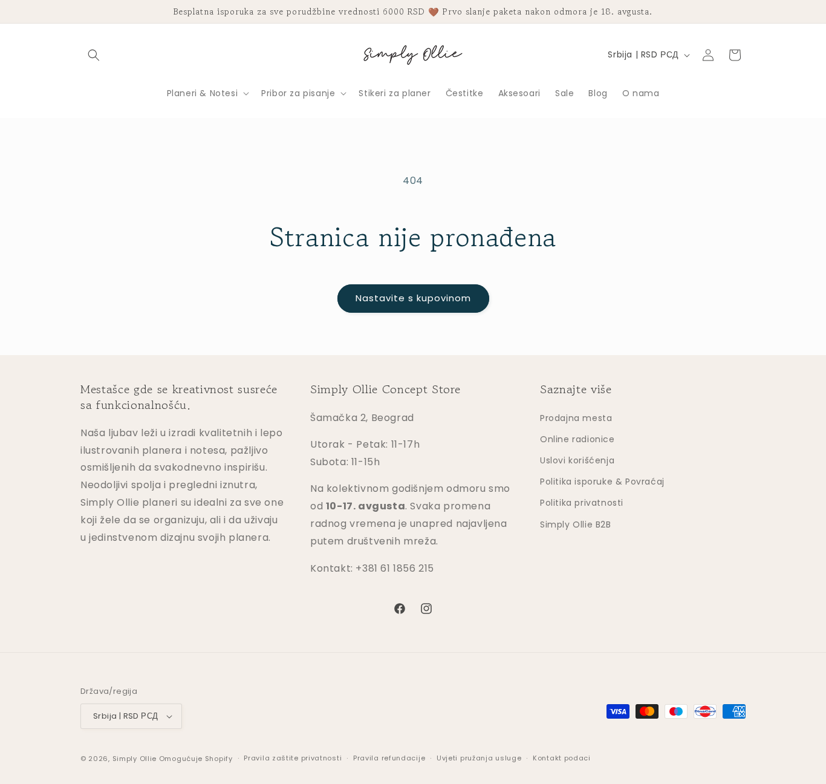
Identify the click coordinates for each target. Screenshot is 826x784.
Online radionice (577, 439)
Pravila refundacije (389, 758)
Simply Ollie (134, 758)
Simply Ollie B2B (575, 524)
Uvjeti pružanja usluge (479, 758)
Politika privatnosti (581, 503)
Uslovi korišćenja (577, 460)
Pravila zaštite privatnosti (293, 758)
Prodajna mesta (576, 417)
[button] (93, 55)
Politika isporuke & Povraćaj (602, 481)
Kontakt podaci (562, 758)
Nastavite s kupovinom (413, 298)
